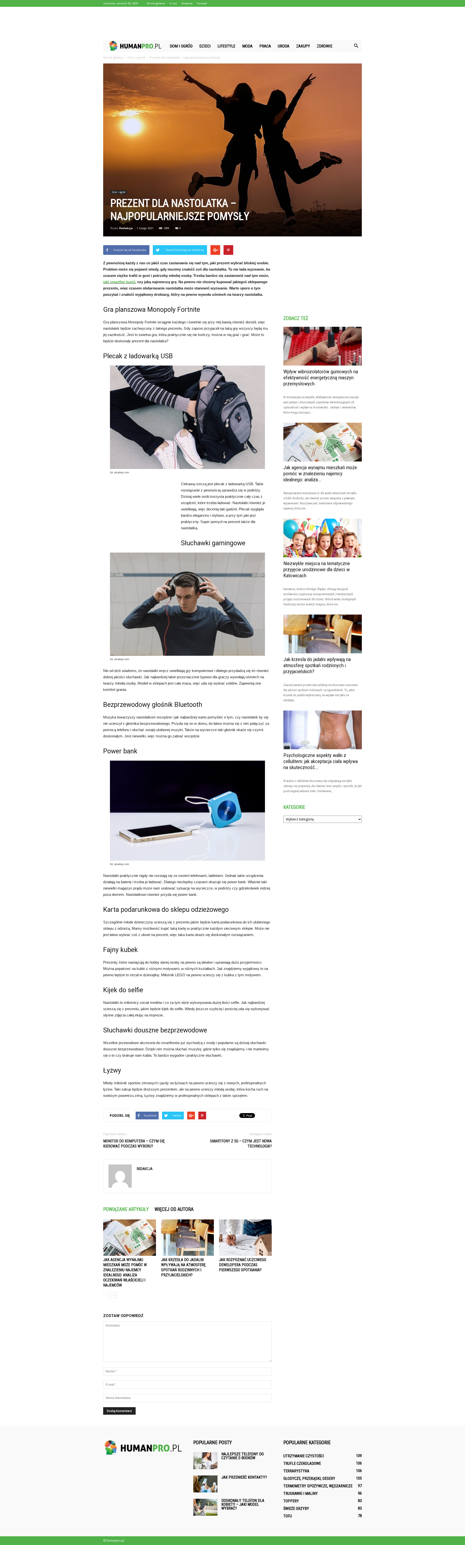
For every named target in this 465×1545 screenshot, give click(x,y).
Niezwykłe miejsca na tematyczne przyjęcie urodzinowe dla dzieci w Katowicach (316, 569)
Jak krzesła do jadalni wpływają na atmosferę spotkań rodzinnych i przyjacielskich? (317, 665)
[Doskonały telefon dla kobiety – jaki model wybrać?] (205, 1507)
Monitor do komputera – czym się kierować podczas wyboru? (134, 1143)
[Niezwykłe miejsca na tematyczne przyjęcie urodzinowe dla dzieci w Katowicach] (322, 538)
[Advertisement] (232, 23)
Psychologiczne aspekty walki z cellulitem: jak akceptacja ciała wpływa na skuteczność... (320, 761)
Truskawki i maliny (300, 1493)
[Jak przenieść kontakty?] (205, 1483)
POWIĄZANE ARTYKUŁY (126, 1209)
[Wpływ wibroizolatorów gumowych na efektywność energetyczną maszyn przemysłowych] (322, 346)
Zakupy (303, 46)
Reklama (187, 3)
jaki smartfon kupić (119, 282)
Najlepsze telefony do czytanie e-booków (242, 1456)
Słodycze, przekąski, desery (309, 1478)
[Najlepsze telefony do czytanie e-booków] (205, 1460)
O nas (173, 3)
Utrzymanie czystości (303, 1456)
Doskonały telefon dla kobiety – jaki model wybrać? (242, 1504)
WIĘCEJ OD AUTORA (174, 1209)
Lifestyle (226, 46)
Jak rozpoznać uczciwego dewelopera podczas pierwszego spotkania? (242, 1264)
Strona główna (156, 3)
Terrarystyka (296, 1471)
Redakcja (126, 228)
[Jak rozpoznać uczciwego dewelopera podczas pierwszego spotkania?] (245, 1237)
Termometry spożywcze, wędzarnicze (317, 1486)
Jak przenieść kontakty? (244, 1477)
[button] (356, 46)
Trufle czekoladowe (302, 1463)
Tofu (287, 1516)
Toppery (291, 1501)
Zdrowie (325, 46)
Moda (247, 46)
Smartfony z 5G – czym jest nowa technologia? (241, 1143)
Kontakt (202, 3)
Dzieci (205, 46)
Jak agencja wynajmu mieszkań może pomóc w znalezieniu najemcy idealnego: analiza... (320, 474)
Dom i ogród (181, 46)
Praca (265, 46)
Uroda (283, 46)
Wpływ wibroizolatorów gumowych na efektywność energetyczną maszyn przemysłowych (320, 378)
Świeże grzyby (296, 1508)
